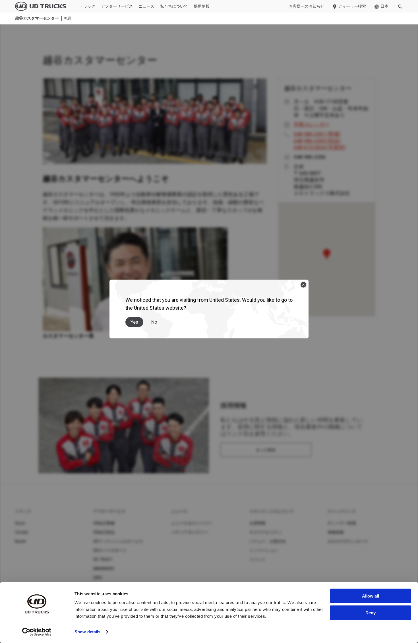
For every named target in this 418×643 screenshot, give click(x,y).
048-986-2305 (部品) (317, 141)
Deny (370, 612)
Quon (20, 523)
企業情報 (257, 523)
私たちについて (174, 6)
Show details (87, 631)
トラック (87, 6)
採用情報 (202, 6)
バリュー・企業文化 (267, 541)
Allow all (370, 596)
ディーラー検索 (352, 6)
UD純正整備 (104, 523)
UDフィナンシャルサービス (118, 541)
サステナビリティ (265, 532)
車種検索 (336, 532)
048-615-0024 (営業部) (319, 147)
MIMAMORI (103, 568)
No (154, 322)
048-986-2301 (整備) (317, 134)
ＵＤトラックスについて (271, 511)
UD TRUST (103, 559)
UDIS (97, 577)
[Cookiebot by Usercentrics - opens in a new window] (37, 632)
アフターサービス (117, 6)
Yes (134, 322)
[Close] (303, 284)
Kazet (20, 541)
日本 (384, 6)
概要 (67, 18)
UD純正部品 (104, 532)
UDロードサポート (110, 550)
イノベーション (263, 550)
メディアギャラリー (189, 532)
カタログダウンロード (348, 541)
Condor (22, 532)
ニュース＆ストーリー (191, 523)
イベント (257, 559)
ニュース (146, 6)
